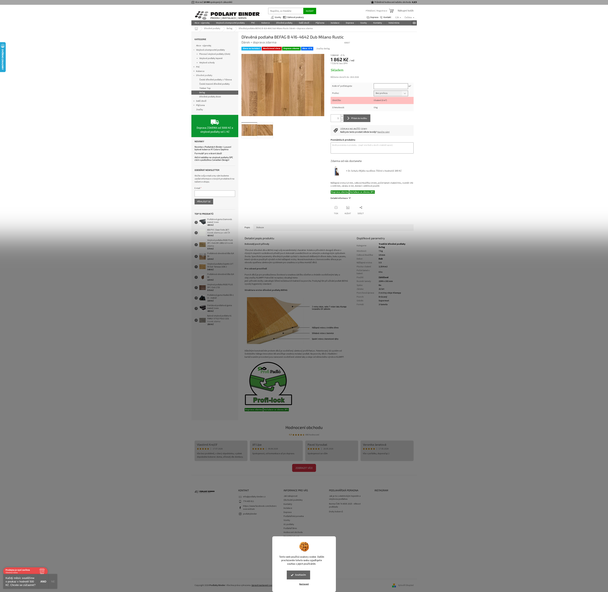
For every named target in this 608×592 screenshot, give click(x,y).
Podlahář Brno (290, 528)
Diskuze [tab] (260, 227)
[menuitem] (202, 22)
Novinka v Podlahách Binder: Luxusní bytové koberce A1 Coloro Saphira (213, 148)
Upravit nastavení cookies (263, 585)
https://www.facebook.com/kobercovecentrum (260, 507)
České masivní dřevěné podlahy (214, 84)
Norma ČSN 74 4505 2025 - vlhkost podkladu (345, 505)
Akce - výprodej (203, 45)
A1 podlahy (289, 524)
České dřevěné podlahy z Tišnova (215, 79)
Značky (199, 109)
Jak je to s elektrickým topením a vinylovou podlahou (345, 498)
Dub (381, 258)
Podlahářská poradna (294, 516)
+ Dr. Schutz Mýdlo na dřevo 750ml (374, 171)
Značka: (323, 48)
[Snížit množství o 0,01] (342, 120)
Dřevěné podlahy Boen (210, 96)
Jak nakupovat (290, 496)
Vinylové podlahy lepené (211, 58)
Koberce (200, 71)
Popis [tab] (247, 227)
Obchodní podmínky (293, 500)
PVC (198, 67)
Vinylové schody (207, 62)
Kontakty (288, 504)
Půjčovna (200, 105)
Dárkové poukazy (295, 17)
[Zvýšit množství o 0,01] (342, 116)
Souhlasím (300, 575)
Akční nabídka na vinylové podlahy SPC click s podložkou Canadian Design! (214, 158)
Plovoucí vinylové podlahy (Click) (214, 54)
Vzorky (278, 17)
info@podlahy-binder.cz (254, 496)
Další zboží (201, 101)
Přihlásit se (204, 201)
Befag (202, 92)
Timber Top (205, 88)
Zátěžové (383, 277)
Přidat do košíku (359, 118)
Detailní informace (339, 198)
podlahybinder (250, 513)
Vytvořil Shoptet (406, 585)
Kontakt (387, 17)
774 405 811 (248, 501)
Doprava (374, 17)
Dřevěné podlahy (204, 75)
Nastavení (304, 584)
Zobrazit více (304, 467)
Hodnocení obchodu (304, 427)
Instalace (288, 508)
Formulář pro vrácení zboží (208, 153)
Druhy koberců (336, 511)
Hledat (310, 11)
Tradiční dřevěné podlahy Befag (392, 245)
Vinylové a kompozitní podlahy (210, 50)
